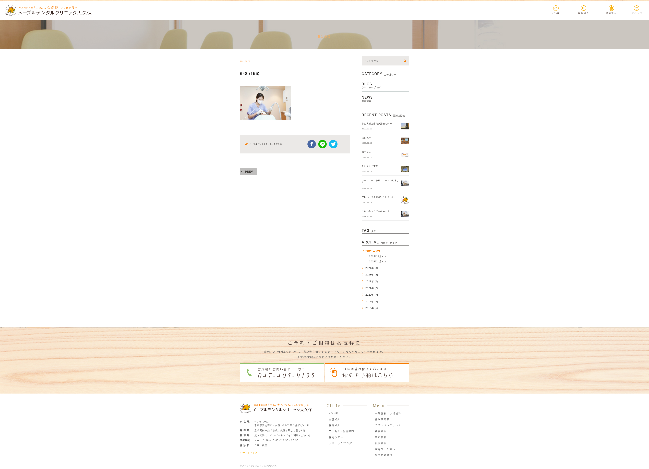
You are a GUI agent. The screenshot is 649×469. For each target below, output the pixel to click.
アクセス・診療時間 (342, 431)
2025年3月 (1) (377, 256)
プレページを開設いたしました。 (379, 197)
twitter (333, 144)
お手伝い (366, 152)
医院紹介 (334, 419)
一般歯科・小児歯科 (388, 413)
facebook (311, 144)
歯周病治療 (382, 419)
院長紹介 (334, 425)
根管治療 (381, 443)
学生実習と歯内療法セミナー (377, 123)
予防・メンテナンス (388, 425)
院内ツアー (336, 437)
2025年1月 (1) (377, 261)
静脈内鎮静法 (384, 455)
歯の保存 (366, 138)
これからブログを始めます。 (377, 211)
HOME (333, 413)
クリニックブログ (340, 443)
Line (322, 144)
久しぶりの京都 (370, 166)
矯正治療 (381, 437)
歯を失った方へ (385, 449)
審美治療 (381, 431)
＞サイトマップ (248, 452)
